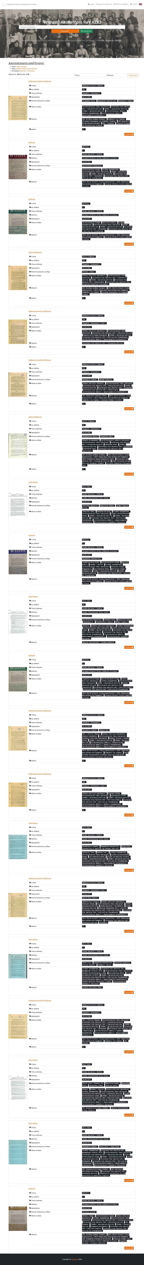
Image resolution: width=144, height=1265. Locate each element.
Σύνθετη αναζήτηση (122, 4)
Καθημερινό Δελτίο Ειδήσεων (40, 81)
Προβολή (128, 134)
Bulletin (32, 142)
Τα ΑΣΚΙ (134, 4)
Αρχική (91, 4)
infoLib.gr (74, 1259)
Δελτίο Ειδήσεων (35, 252)
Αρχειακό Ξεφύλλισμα (104, 4)
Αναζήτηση (87, 31)
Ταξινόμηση (132, 75)
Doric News (33, 482)
